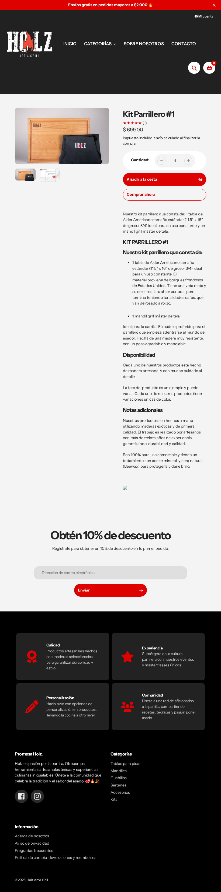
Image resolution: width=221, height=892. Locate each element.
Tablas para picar (125, 763)
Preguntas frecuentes (34, 850)
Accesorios (120, 792)
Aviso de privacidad (32, 843)
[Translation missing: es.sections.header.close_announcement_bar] (214, 5)
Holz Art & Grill (37, 880)
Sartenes (118, 785)
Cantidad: (140, 160)
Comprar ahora (141, 194)
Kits (113, 799)
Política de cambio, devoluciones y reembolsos (55, 857)
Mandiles (118, 770)
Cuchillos (118, 777)
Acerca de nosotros (32, 836)
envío (159, 138)
